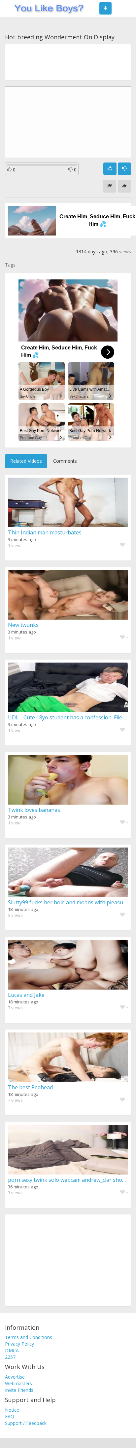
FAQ (9, 1416)
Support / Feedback (26, 1423)
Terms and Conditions (28, 1337)
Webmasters (18, 1383)
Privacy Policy (19, 1344)
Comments (65, 461)
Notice (12, 1410)
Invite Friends (19, 1390)
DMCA (12, 1350)
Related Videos (26, 461)
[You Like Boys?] (46, 8)
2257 (10, 1357)
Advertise (15, 1377)
